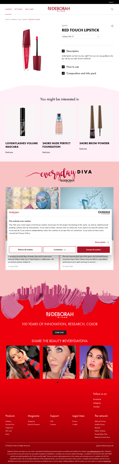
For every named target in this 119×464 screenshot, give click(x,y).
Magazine (31, 421)
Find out (59, 332)
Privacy (74, 421)
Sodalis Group (100, 424)
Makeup (14, 19)
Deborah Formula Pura (102, 437)
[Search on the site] (112, 9)
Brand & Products (34, 424)
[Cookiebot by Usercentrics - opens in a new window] (100, 212)
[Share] (112, 25)
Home (7, 19)
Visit (97, 446)
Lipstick (25, 19)
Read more (9, 152)
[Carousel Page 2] (61, 382)
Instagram (97, 403)
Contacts (53, 424)
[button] (12, 9)
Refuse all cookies (25, 250)
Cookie (74, 424)
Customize (58, 250)
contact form (107, 461)
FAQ (51, 421)
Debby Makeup (100, 431)
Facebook (97, 399)
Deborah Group (100, 421)
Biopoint (97, 427)
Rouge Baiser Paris (101, 434)
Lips (19, 19)
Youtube (96, 406)
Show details (100, 242)
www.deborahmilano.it (94, 451)
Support (111, 2)
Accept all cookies (93, 250)
